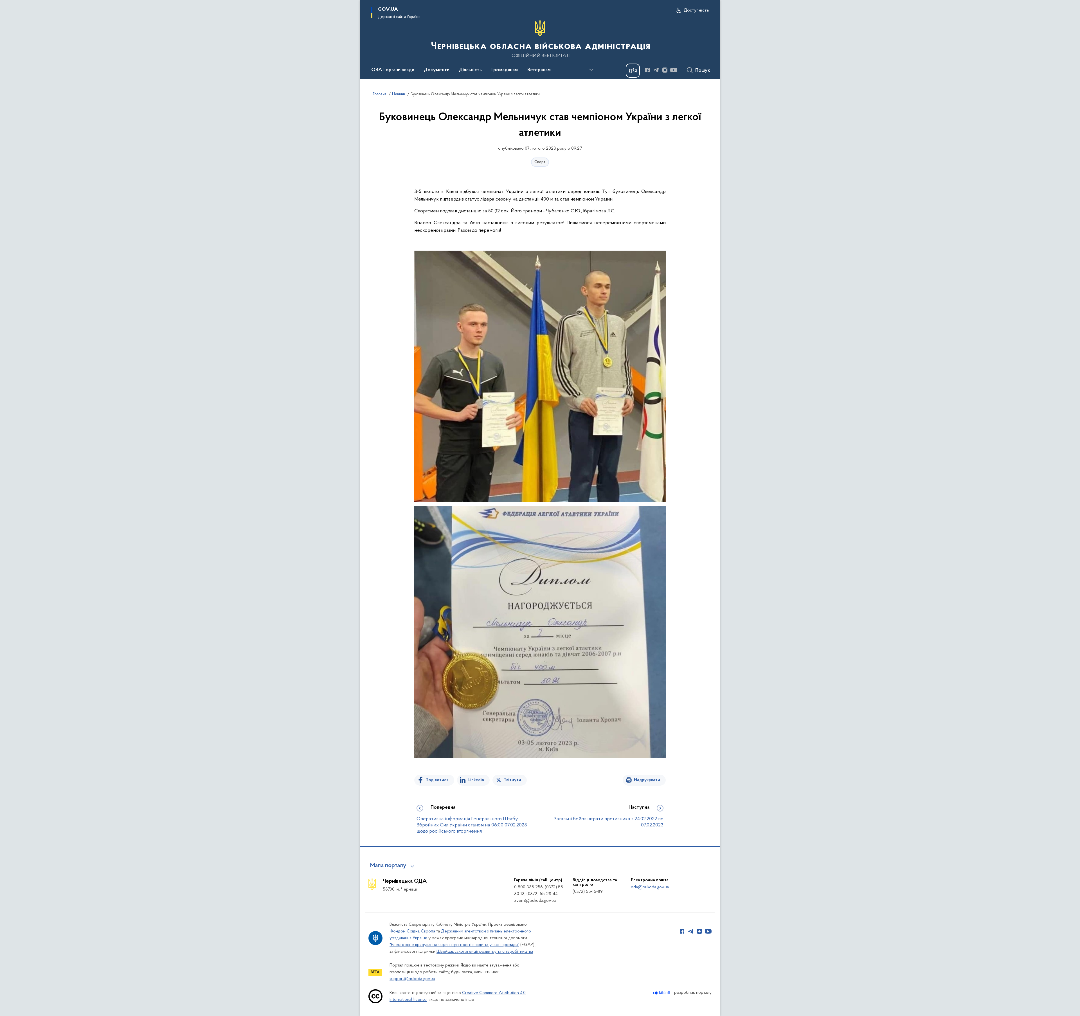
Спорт (540, 162)
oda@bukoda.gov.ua (650, 887)
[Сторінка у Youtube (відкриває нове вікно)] (673, 70)
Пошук (702, 70)
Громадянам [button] (504, 70)
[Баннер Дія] (633, 71)
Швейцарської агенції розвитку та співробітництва (484, 951)
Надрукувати (647, 780)
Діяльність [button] (470, 70)
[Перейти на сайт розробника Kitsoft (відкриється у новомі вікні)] (662, 993)
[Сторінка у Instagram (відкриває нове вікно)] (665, 70)
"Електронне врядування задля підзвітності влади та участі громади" (454, 945)
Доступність (696, 10)
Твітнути (512, 780)
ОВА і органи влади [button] (392, 70)
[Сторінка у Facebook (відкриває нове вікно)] (647, 70)
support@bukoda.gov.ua (412, 979)
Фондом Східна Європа (412, 931)
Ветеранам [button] (539, 70)
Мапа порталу (388, 866)
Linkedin (476, 780)
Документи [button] (436, 70)
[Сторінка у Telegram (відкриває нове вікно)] (656, 70)
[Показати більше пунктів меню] (591, 70)
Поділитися (437, 780)
